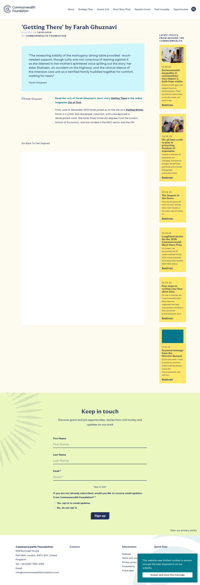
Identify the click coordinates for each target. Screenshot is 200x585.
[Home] (19, 9)
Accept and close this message (167, 574)
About (71, 9)
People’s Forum (142, 9)
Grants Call (103, 9)
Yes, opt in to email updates (73, 503)
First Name (59, 438)
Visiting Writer (134, 109)
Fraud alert (128, 570)
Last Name (59, 454)
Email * (57, 470)
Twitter (72, 555)
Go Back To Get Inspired (36, 143)
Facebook (80, 555)
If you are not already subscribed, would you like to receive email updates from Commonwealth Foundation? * (97, 495)
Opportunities (180, 9)
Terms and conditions (133, 558)
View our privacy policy (183, 530)
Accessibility (128, 566)
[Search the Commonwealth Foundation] (193, 9)
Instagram (94, 555)
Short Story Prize (121, 9)
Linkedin (101, 555)
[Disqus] (83, 197)
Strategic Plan (85, 9)
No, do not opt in (66, 507)
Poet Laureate (162, 9)
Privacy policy (129, 562)
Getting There (119, 98)
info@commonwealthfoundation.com (37, 572)
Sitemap (126, 554)
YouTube (87, 555)
